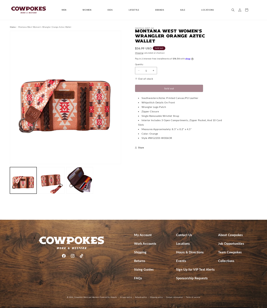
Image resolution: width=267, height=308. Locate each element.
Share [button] (141, 147)
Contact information (174, 297)
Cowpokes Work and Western (86, 297)
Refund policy (141, 297)
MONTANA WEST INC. (145, 28)
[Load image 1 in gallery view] (23, 180)
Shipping (139, 53)
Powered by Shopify (108, 297)
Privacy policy (126, 297)
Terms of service (193, 297)
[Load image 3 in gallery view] (79, 180)
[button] (65, 10)
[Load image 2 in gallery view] (51, 180)
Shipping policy (156, 297)
